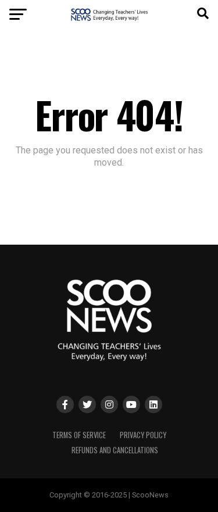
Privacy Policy (143, 435)
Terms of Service (79, 435)
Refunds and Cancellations (115, 450)
